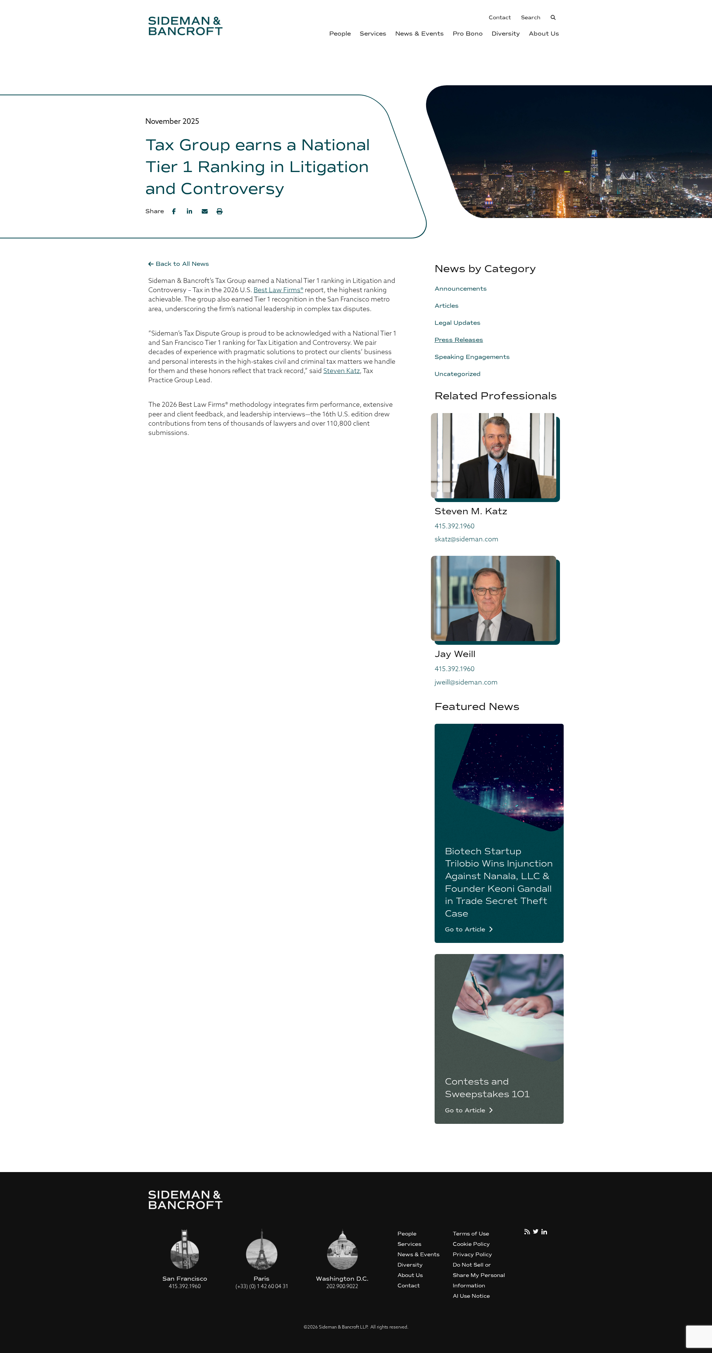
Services (373, 33)
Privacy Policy (472, 1254)
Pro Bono (468, 33)
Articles (447, 305)
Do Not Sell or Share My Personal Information (479, 1275)
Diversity (506, 33)
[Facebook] (175, 211)
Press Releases (459, 339)
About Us (544, 33)
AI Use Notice (471, 1296)
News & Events (419, 33)
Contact (500, 17)
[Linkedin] (190, 211)
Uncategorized (458, 373)
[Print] (219, 211)
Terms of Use (471, 1234)
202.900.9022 (342, 1287)
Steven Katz (341, 371)
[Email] (205, 211)
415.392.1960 (455, 527)
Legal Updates (458, 322)
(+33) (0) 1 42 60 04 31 (261, 1287)
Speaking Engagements (472, 356)
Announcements (461, 288)
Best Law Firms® (278, 290)
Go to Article (465, 930)
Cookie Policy (471, 1244)
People (340, 33)
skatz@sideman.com (466, 540)
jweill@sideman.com (466, 683)
